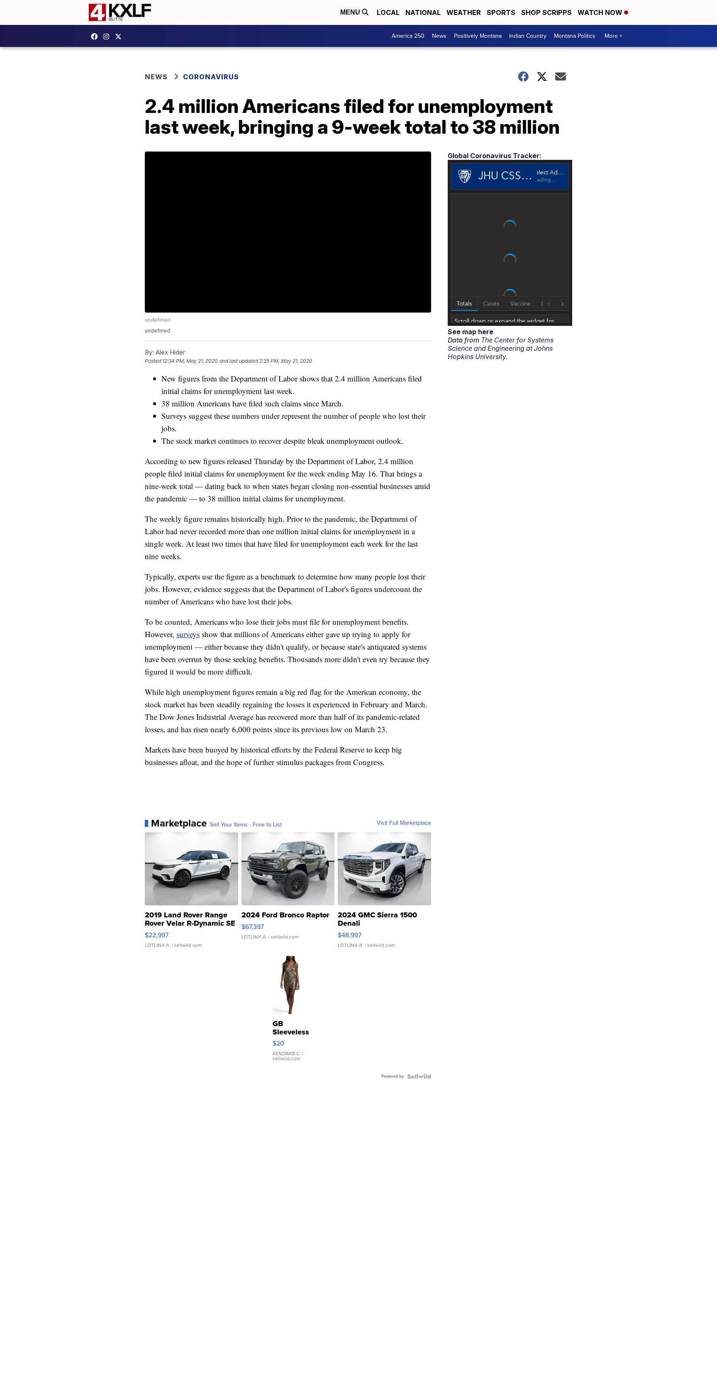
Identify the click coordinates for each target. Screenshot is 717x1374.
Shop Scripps (546, 12)
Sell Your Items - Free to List (246, 825)
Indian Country (527, 36)
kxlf (120, 36)
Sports (501, 12)
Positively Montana (478, 36)
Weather (463, 12)
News (439, 36)
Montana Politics (574, 36)
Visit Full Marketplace (404, 823)
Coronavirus (211, 77)
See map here (470, 332)
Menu (351, 12)
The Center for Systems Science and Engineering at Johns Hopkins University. (501, 348)
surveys (188, 634)
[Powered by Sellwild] (419, 1076)
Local (388, 12)
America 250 (408, 36)
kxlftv (108, 36)
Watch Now (601, 12)
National (423, 12)
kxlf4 (96, 36)
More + (613, 36)
